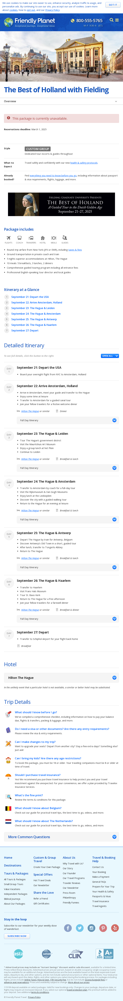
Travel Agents (99, 906)
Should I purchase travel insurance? (38, 775)
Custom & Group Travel (44, 859)
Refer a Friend (40, 899)
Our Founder (69, 873)
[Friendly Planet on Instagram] (91, 927)
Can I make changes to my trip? (35, 742)
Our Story (68, 868)
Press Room (69, 893)
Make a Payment (100, 877)
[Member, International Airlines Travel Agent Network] (47, 954)
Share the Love (43, 892)
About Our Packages (14, 904)
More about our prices (78, 982)
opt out (31, 10)
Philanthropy (69, 898)
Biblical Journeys (12, 899)
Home (8, 857)
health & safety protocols (84, 162)
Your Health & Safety (103, 891)
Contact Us (98, 867)
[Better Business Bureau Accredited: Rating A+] (104, 954)
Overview (10, 101)
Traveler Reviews (71, 883)
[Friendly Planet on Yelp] (115, 927)
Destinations (12, 865)
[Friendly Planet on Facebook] (68, 927)
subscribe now (17, 935)
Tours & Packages (16, 873)
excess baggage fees (95, 980)
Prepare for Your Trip (103, 887)
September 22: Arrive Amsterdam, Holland (36, 302)
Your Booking (99, 872)
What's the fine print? (29, 795)
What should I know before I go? (36, 712)
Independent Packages (15, 894)
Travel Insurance (100, 901)
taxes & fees (75, 249)
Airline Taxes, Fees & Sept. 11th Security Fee (45, 980)
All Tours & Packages (15, 879)
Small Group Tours (13, 884)
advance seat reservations (16, 982)
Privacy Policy (52, 10)
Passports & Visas (101, 896)
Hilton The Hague (30, 411)
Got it (113, 4)
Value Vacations (12, 889)
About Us (69, 857)
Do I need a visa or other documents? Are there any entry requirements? (62, 729)
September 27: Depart (24, 330)
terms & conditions (40, 992)
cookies (13, 10)
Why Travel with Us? (73, 863)
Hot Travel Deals (42, 880)
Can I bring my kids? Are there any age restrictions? (48, 758)
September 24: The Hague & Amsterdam (36, 313)
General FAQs (99, 882)
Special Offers (43, 874)
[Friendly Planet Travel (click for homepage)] (29, 22)
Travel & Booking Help (103, 859)
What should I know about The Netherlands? (44, 821)
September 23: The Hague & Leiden (33, 308)
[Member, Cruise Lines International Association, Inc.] (76, 954)
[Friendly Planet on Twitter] (80, 927)
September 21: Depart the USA (30, 297)
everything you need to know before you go (53, 175)
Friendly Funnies (71, 903)
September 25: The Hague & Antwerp (34, 319)
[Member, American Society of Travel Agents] (18, 954)
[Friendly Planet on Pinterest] (103, 927)
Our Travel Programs (74, 878)
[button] (110, 356)
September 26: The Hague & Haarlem (34, 325)
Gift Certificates (41, 903)
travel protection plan (77, 990)
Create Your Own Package (46, 867)
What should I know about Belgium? (38, 808)
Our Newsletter (41, 885)
